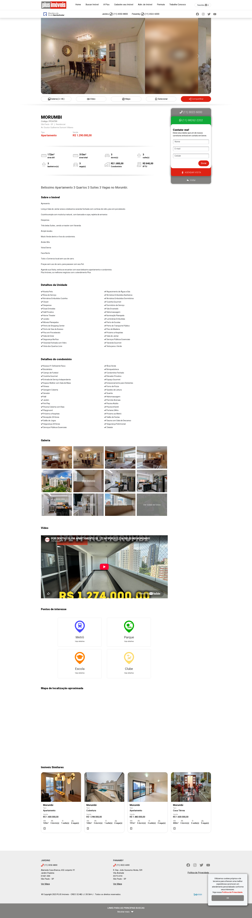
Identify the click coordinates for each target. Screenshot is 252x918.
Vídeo (92, 99)
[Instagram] (203, 14)
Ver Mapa (45, 884)
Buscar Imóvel (92, 4)
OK (228, 898)
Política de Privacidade (198, 872)
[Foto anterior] (53, 56)
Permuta (161, 4)
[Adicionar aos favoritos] (44, 828)
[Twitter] (209, 14)
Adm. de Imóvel (145, 4)
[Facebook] (197, 14)
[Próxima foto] (198, 56)
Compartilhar (197, 99)
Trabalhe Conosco (177, 4)
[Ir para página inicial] (53, 5)
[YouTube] (215, 14)
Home (78, 4)
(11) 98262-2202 (192, 120)
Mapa (127, 99)
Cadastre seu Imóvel (123, 4)
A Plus (106, 4)
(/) (57, 99)
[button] (191, 131)
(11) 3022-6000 (192, 112)
